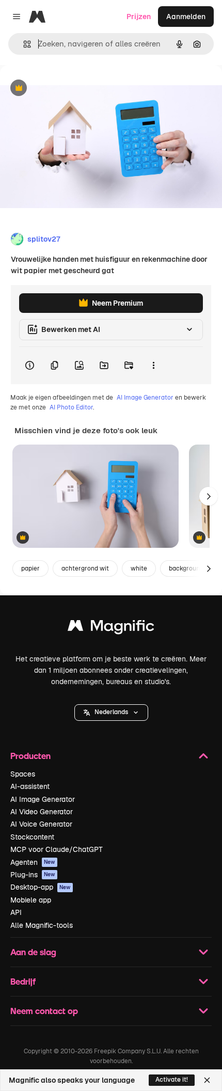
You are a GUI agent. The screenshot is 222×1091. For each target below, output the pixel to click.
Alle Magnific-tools (41, 925)
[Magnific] (111, 628)
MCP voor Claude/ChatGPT (56, 849)
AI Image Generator (145, 397)
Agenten (32, 862)
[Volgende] (208, 496)
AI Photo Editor (71, 407)
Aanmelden (185, 16)
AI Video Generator (41, 811)
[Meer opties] (153, 365)
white (139, 568)
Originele (68, 88)
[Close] (207, 1080)
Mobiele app (30, 900)
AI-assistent (30, 786)
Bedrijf (23, 981)
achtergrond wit (85, 568)
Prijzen (138, 16)
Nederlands (111, 712)
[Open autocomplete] (23, 44)
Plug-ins (32, 874)
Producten (30, 755)
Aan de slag (33, 951)
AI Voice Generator (41, 824)
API (16, 912)
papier (30, 568)
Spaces (22, 774)
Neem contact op (44, 1010)
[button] (111, 712)
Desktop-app (40, 887)
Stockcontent (32, 837)
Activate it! (171, 1080)
